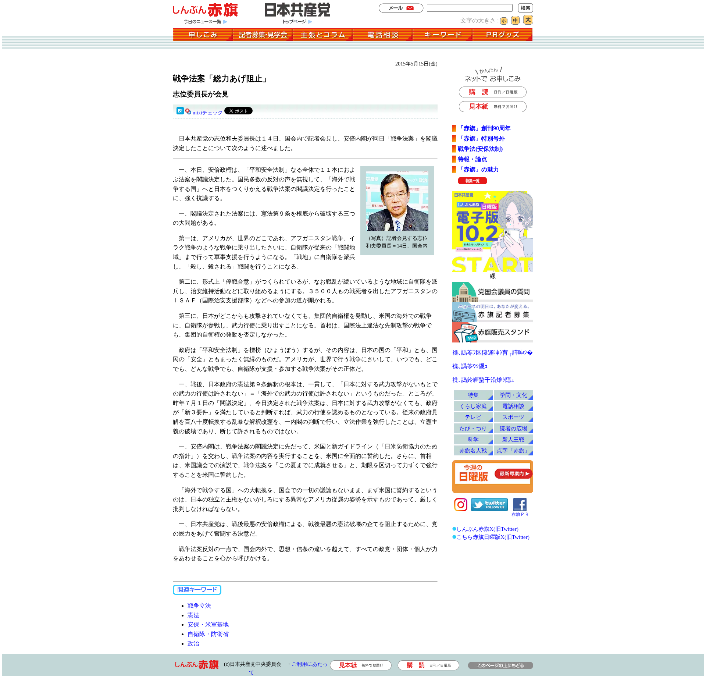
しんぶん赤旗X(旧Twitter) (487, 529)
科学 (473, 439)
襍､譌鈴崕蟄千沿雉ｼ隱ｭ (483, 380)
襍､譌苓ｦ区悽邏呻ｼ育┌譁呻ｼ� (492, 352)
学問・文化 (513, 395)
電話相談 (513, 406)
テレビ (473, 417)
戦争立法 (199, 606)
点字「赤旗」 (513, 450)
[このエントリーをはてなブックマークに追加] (180, 113)
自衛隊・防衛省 (208, 634)
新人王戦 (513, 439)
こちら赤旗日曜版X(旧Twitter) (493, 537)
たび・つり (473, 428)
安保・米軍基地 (208, 624)
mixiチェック (208, 113)
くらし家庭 (473, 406)
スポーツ (513, 417)
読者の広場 (513, 428)
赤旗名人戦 (473, 450)
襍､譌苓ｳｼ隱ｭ (470, 366)
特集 (473, 395)
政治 (193, 643)
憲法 (193, 615)
